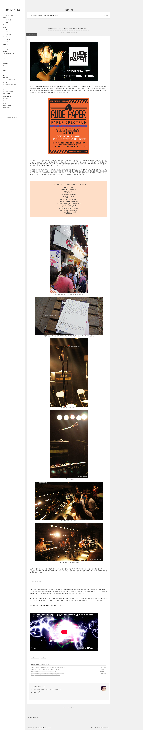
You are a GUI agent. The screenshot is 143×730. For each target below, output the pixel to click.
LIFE (4, 17)
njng (4, 103)
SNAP (4, 25)
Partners (5, 77)
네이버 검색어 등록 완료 (9, 84)
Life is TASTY (6, 94)
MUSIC (7, 29)
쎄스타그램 (8, 20)
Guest (4, 65)
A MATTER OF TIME (12, 10)
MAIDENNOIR (7, 96)
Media (5, 61)
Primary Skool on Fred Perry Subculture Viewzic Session (45, 675)
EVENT (5, 27)
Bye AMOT (6, 75)
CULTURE (8, 34)
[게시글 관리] (37, 657)
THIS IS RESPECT (8, 15)
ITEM (6, 49)
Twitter (36, 727)
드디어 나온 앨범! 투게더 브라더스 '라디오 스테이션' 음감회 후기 (47, 673)
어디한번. (5, 98)
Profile (5, 82)
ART (6, 32)
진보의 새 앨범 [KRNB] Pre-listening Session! (42, 671)
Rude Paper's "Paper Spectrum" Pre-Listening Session (44, 15)
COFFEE (7, 39)
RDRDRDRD (6, 107)
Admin (5, 68)
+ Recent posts (33, 717)
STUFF (5, 51)
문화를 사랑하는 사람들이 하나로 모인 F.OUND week (44, 669)
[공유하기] (35, 657)
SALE (6, 46)
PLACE (5, 37)
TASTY (7, 41)
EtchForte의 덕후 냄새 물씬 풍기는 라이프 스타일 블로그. (46, 689)
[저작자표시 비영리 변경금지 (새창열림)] (48, 657)
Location (5, 63)
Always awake (7, 105)
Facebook (40, 727)
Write (4, 70)
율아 (4, 89)
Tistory (98, 727)
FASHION (5, 44)
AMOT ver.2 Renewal (9, 79)
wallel (108, 727)
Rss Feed (30, 727)
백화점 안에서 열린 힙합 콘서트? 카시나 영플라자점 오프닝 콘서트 (47, 667)
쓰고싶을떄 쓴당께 (8, 91)
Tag (4, 58)
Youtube (45, 727)
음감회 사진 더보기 (37, 581)
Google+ (50, 727)
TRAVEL (7, 22)
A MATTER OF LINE (8, 54)
